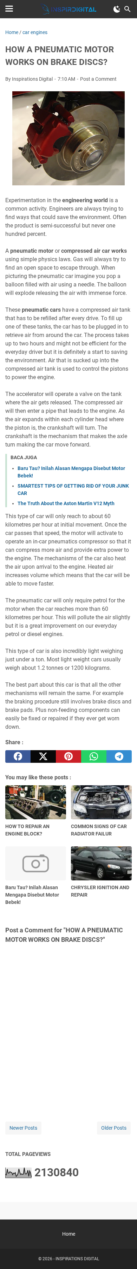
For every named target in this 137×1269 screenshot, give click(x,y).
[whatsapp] (93, 756)
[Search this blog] (127, 9)
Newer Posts (23, 1128)
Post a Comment (98, 79)
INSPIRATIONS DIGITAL (77, 1258)
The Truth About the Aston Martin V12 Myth (66, 503)
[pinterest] (68, 756)
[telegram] (119, 756)
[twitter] (43, 756)
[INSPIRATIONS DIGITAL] (68, 9)
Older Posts (113, 1128)
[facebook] (18, 756)
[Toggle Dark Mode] (117, 9)
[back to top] (123, 1253)
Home (68, 1234)
